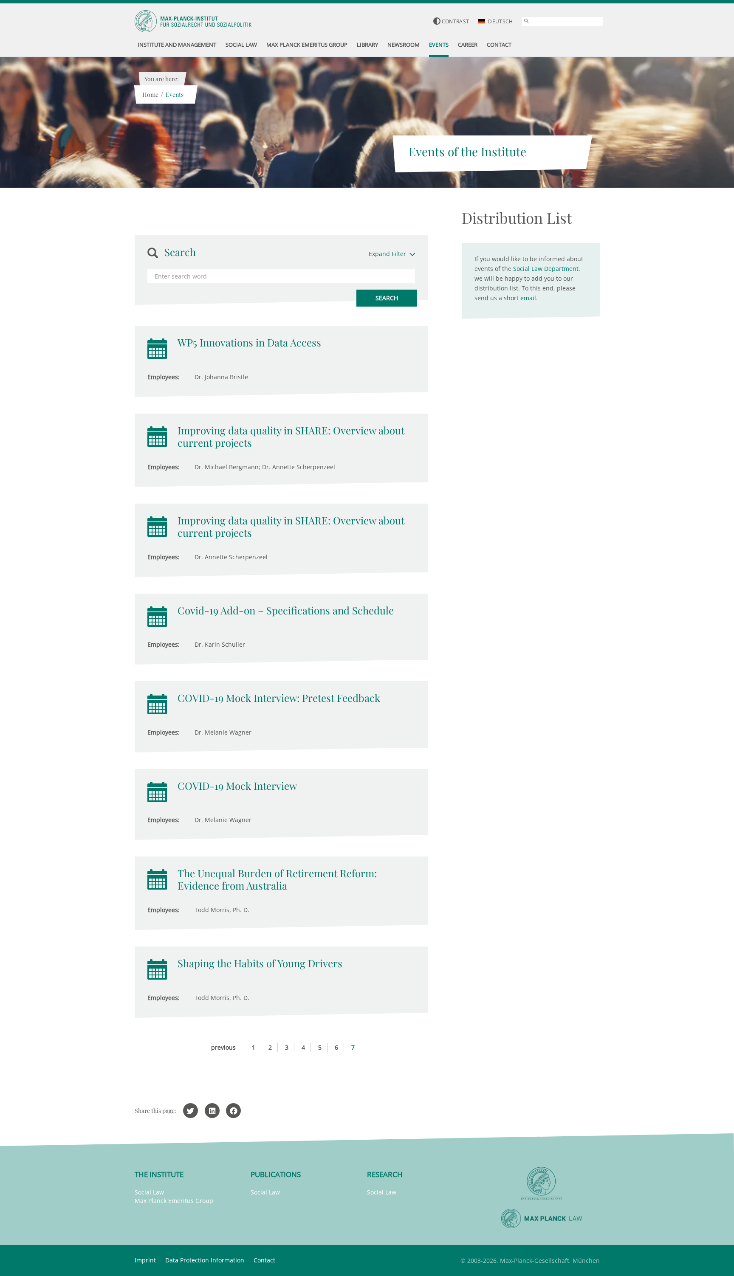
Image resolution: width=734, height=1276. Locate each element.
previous (223, 1047)
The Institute (159, 1174)
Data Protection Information (204, 1260)
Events (175, 94)
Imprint (145, 1260)
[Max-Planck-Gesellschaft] (541, 1183)
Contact (264, 1260)
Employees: (163, 377)
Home (150, 94)
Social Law (149, 1192)
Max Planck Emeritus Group (174, 1201)
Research (385, 1174)
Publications (276, 1174)
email (528, 298)
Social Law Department (546, 269)
